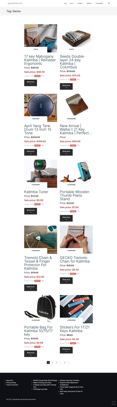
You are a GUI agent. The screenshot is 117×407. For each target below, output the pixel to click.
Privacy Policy (11, 383)
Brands (89, 3)
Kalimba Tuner (36, 192)
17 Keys (36, 49)
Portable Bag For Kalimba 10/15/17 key (38, 331)
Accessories (99, 3)
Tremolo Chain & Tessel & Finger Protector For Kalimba (38, 263)
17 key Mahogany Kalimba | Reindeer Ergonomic (40, 60)
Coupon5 (37, 76)
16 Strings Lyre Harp (40, 389)
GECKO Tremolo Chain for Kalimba (75, 259)
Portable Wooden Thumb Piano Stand (74, 195)
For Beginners (71, 118)
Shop (71, 3)
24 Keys (71, 49)
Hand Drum (35, 118)
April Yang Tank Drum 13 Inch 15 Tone (37, 129)
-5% (42, 76)
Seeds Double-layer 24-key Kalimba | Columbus (72, 61)
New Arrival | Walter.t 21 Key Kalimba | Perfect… (76, 129)
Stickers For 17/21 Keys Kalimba (75, 329)
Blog (65, 3)
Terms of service (12, 385)
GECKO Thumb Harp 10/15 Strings (45, 380)
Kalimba (79, 3)
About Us (9, 380)
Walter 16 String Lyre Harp (42, 383)
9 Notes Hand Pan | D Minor (69, 380)
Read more (32, 83)
